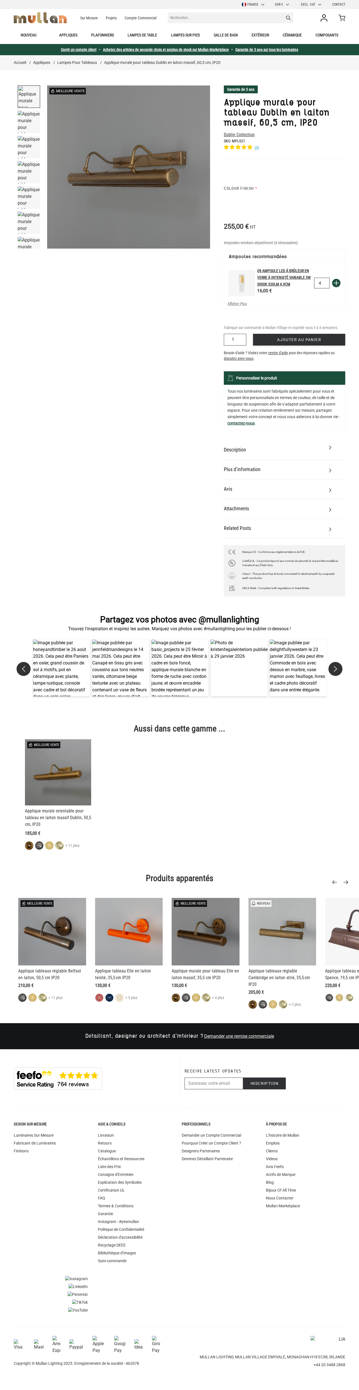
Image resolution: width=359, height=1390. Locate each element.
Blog (270, 1182)
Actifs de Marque (280, 1174)
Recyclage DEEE (112, 1245)
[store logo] (40, 17)
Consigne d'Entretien (116, 1174)
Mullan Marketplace (283, 1206)
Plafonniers (102, 35)
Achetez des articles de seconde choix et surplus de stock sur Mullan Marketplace (166, 49)
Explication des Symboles (120, 1182)
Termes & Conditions (116, 1206)
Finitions (21, 1151)
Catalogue (107, 1151)
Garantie (105, 1213)
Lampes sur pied (185, 35)
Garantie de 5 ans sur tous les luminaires (266, 49)
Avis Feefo (275, 1166)
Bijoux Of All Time (281, 1190)
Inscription (264, 1083)
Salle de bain (226, 35)
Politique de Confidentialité (121, 1229)
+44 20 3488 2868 (329, 1365)
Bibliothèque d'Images (117, 1253)
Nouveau (28, 35)
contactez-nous (241, 423)
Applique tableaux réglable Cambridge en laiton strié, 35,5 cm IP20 (279, 977)
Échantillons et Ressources (121, 1159)
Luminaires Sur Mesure (34, 1135)
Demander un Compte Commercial (211, 1135)
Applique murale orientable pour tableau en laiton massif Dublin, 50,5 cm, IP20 (58, 817)
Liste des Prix (109, 1166)
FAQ (101, 1198)
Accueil (20, 62)
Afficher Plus (237, 304)
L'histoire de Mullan (282, 1135)
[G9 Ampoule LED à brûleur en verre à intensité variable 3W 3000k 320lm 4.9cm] (242, 283)
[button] (61, 668)
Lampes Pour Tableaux (77, 62)
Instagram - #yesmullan (118, 1221)
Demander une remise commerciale (239, 1036)
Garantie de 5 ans (240, 89)
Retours (105, 1143)
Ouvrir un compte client (78, 49)
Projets (111, 18)
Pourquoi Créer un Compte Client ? (211, 1143)
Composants (327, 35)
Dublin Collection (239, 134)
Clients (272, 1151)
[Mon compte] (325, 17)
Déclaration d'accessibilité (120, 1237)
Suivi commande (112, 1261)
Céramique (292, 35)
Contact (338, 4)
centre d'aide (278, 353)
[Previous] (336, 882)
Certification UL (111, 1190)
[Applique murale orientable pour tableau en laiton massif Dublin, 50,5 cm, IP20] (58, 772)
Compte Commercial (141, 18)
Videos (272, 1159)
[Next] (347, 882)
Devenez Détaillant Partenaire (207, 1159)
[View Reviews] (284, 148)
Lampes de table (142, 35)
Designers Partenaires (201, 1151)
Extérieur (260, 35)
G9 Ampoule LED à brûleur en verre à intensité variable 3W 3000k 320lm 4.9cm (284, 277)
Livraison (106, 1135)
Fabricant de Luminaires (35, 1143)
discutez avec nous (238, 358)
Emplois (273, 1143)
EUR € (279, 4)
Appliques (68, 35)
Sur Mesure (89, 18)
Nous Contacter (279, 1198)
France (252, 4)
